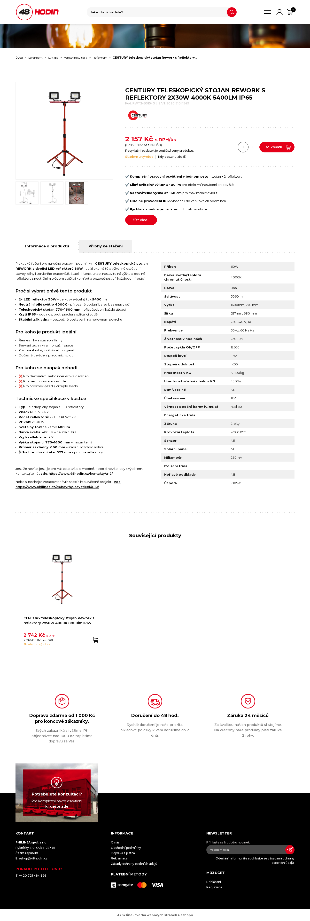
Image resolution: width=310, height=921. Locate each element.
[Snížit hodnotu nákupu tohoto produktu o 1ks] (233, 147)
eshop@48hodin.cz (33, 858)
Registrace (214, 887)
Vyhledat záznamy (232, 12)
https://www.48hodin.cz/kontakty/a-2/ (81, 473)
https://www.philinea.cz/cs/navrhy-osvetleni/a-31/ (57, 487)
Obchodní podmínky (126, 848)
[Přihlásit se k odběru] (289, 849)
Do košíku (273, 147)
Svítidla (53, 57)
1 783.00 (132, 145)
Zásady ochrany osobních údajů (134, 864)
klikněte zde (56, 806)
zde (44, 473)
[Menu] (267, 12)
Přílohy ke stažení (105, 246)
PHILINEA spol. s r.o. (37, 12)
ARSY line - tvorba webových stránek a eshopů (155, 915)
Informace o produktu (47, 246)
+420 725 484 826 (32, 875)
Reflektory (100, 57)
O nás (115, 842)
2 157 (133, 139)
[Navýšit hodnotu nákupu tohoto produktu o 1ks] (253, 147)
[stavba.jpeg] (76, 193)
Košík (293, 9)
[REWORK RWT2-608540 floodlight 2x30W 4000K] (64, 131)
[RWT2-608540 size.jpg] (27, 193)
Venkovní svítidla (75, 57)
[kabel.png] (51, 193)
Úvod (19, 57)
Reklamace (119, 858)
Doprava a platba (123, 853)
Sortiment (35, 57)
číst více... (141, 220)
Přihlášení (213, 882)
